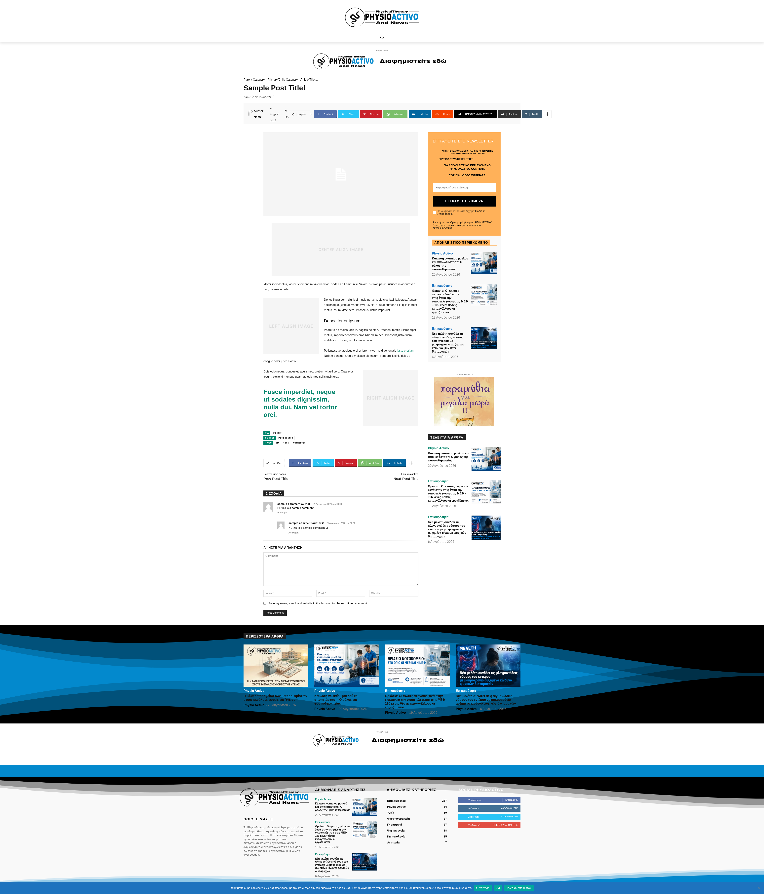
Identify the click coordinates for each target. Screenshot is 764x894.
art (277, 442)
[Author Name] (248, 114)
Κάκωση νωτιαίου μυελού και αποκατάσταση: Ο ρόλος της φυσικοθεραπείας (448, 456)
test (286, 442)
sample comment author (293, 503)
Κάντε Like (511, 800)
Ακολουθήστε (509, 808)
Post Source (285, 437)
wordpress (299, 442)
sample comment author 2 (306, 523)
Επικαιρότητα (442, 285)
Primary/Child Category (282, 79)
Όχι (498, 887)
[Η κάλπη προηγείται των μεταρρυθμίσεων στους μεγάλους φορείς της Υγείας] (276, 665)
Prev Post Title (275, 479)
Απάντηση (282, 512)
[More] (547, 114)
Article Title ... (309, 79)
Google (277, 432)
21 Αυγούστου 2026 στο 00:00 (327, 504)
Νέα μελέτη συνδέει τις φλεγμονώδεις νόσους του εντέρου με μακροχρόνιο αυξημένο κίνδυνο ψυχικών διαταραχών (448, 342)
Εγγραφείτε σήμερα (464, 201)
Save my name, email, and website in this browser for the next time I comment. (318, 603)
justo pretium (405, 350)
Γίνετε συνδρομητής (505, 825)
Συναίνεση (482, 887)
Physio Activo (442, 253)
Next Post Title (406, 479)
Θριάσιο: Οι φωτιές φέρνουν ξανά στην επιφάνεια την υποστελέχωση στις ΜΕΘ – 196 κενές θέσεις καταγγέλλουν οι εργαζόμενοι (450, 301)
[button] (382, 37)
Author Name (258, 114)
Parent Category (254, 79)
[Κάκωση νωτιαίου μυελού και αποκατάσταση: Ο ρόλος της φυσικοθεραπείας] (484, 263)
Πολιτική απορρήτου (519, 887)
